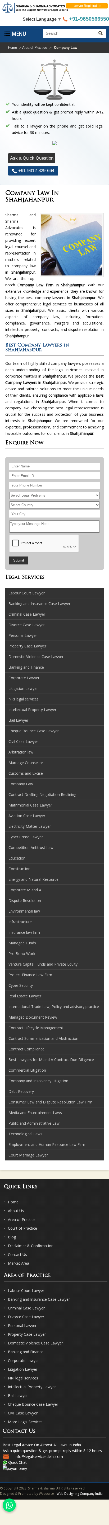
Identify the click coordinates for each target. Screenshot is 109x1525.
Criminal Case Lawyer (26, 1308)
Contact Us (17, 1254)
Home (12, 48)
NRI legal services (23, 1378)
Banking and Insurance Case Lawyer (39, 1299)
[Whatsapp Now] (9, 1505)
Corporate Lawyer (23, 1360)
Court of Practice (22, 1228)
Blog (12, 1236)
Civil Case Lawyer (23, 1413)
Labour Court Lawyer (26, 1290)
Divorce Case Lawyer (26, 1316)
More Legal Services (25, 1421)
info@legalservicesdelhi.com (39, 1456)
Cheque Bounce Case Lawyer (33, 1404)
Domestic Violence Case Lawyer (35, 1343)
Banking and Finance (25, 1351)
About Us (16, 1210)
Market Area (18, 1263)
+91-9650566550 (88, 19)
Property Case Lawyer (27, 1334)
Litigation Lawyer (22, 1369)
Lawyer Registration (86, 6)
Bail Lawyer (18, 1395)
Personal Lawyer (22, 1325)
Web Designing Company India (80, 1493)
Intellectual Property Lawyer (32, 1386)
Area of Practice (34, 48)
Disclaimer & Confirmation (30, 1245)
